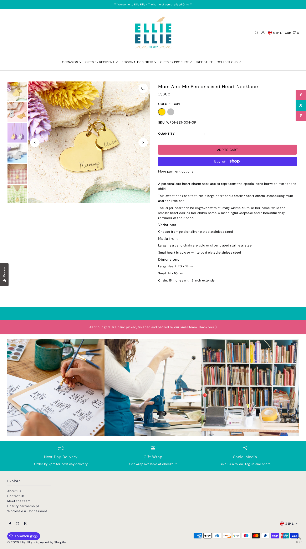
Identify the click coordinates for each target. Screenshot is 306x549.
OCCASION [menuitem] (70, 62)
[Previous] (35, 142)
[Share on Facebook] (301, 95)
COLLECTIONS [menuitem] (227, 62)
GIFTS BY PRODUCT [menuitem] (174, 62)
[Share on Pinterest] (301, 116)
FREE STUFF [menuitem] (204, 62)
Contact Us (16, 496)
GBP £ (277, 33)
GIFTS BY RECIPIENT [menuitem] (99, 62)
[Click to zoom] (143, 88)
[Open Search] (256, 32)
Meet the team (18, 501)
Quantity (166, 134)
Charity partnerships (23, 506)
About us (14, 491)
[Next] (143, 142)
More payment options (175, 171)
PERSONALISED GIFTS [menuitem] (137, 62)
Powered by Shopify (51, 542)
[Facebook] (10, 524)
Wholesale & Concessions (27, 511)
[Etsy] (25, 524)
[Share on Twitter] (301, 105)
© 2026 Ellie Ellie (20, 542)
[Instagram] (17, 524)
